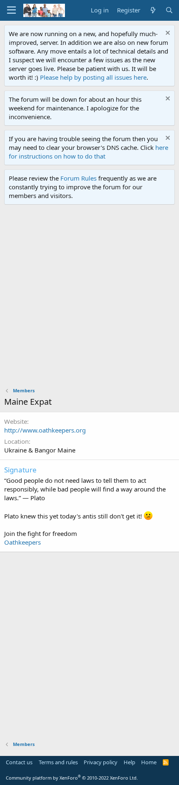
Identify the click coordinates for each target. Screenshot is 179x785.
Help (129, 762)
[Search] (169, 10)
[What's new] (152, 10)
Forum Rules (78, 178)
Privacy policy (100, 762)
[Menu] (11, 10)
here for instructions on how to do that (88, 151)
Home (149, 762)
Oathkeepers (22, 542)
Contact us (19, 762)
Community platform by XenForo (72, 778)
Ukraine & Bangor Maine (39, 450)
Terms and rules (58, 762)
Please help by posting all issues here (93, 77)
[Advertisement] (89, 298)
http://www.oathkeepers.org (45, 430)
